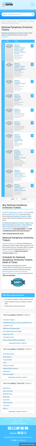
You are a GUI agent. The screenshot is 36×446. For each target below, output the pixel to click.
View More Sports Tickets (17, 343)
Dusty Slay (6, 397)
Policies (16, 419)
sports (29, 249)
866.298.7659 (15, 214)
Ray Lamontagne (8, 374)
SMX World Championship (11, 328)
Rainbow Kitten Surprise (10, 368)
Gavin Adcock (7, 357)
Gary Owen (6, 400)
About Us (6, 419)
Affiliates (21, 419)
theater (10, 251)
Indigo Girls (6, 371)
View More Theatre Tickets (18, 411)
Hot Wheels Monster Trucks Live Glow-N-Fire (17, 322)
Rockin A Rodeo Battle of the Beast (14, 340)
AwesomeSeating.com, (9, 273)
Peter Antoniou (7, 402)
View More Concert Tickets (17, 377)
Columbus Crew (8, 325)
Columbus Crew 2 (8, 337)
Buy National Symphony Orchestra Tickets (15, 212)
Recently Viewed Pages (28, 444)
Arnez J (5, 408)
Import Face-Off (8, 334)
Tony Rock (6, 405)
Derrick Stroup (7, 391)
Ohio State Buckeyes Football (12, 331)
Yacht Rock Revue (8, 354)
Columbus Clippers (9, 320)
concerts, (5, 251)
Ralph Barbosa (7, 394)
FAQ (11, 419)
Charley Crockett (8, 365)
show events (18, 199)
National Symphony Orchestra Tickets (19, 216)
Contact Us (28, 419)
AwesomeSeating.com (9, 243)
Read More (4, 37)
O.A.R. (5, 362)
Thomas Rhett (7, 360)
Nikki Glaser (7, 388)
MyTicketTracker (18, 421)
